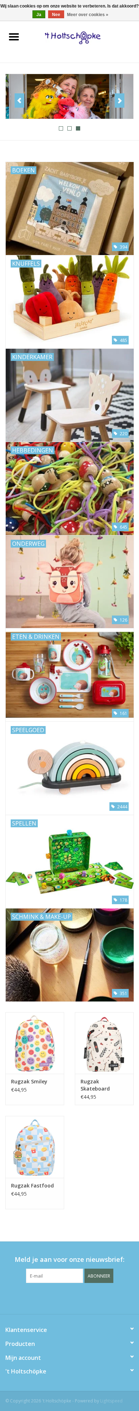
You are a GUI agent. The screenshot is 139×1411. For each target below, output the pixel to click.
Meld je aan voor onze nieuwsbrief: (69, 1259)
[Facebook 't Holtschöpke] (56, 1297)
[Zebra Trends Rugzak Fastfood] (34, 1147)
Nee (56, 14)
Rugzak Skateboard (95, 1085)
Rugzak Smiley (29, 1081)
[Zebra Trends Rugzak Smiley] (34, 1043)
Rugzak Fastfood (32, 1185)
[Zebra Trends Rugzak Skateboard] (104, 1043)
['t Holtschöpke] (83, 37)
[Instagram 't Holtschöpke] (82, 1297)
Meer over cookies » (87, 14)
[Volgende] (119, 100)
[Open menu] (14, 36)
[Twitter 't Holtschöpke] (69, 1297)
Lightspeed (111, 1401)
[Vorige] (19, 100)
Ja (38, 14)
